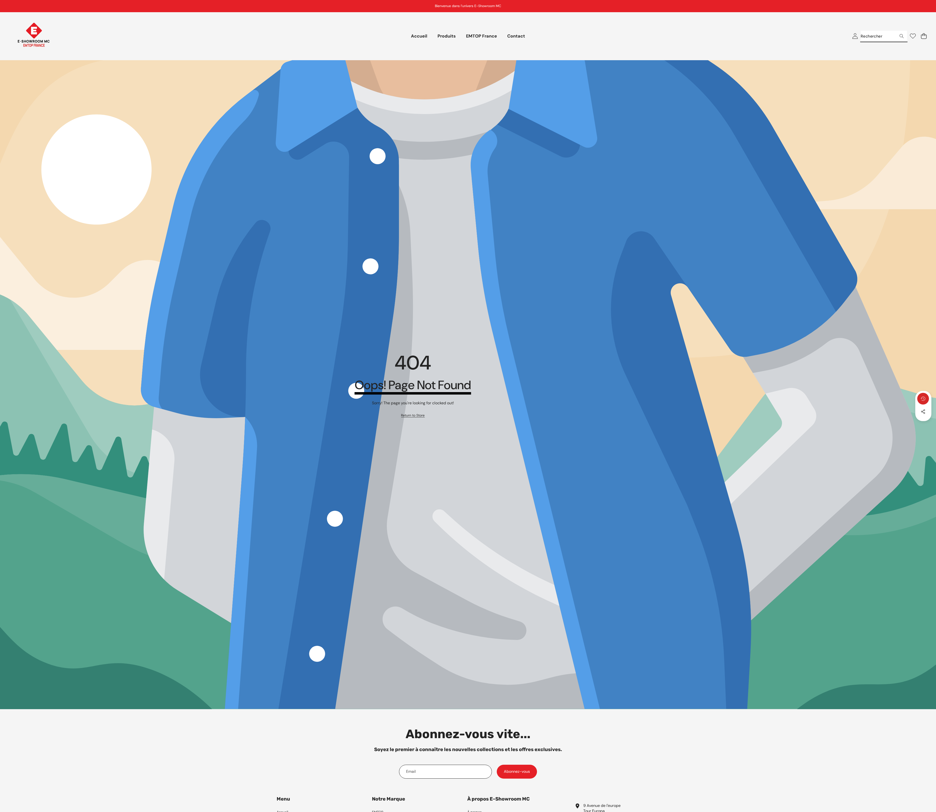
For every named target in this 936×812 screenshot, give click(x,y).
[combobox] (884, 36)
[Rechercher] (901, 36)
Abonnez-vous (517, 771)
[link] (413, 415)
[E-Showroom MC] (33, 36)
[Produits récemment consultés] (923, 399)
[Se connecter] (854, 36)
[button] (920, 6)
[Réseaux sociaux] (923, 411)
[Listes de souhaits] (912, 36)
